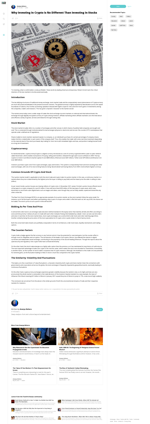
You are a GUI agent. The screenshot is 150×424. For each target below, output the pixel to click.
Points (131, 419)
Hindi (121, 16)
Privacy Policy (127, 421)
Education (114, 21)
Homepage (113, 419)
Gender (113, 25)
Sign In (129, 6)
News (131, 25)
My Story (113, 30)
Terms (115, 421)
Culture (123, 21)
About (118, 419)
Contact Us (121, 421)
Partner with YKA (124, 419)
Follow (99, 309)
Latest (131, 21)
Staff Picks (122, 25)
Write (118, 6)
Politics (129, 16)
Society (113, 16)
